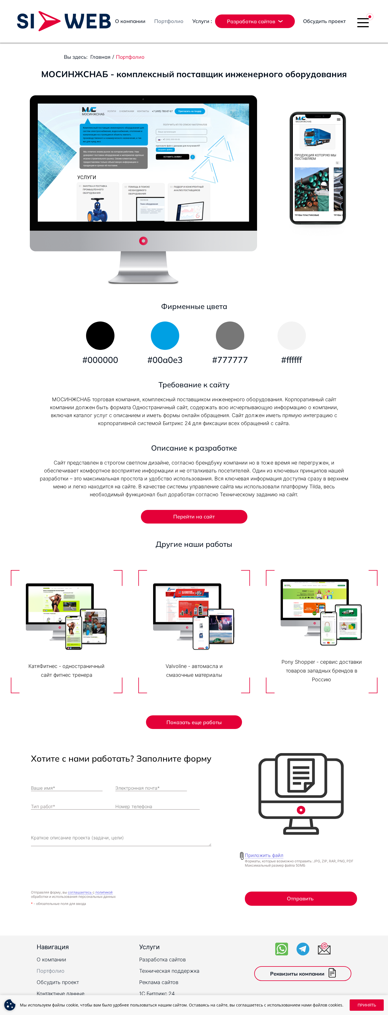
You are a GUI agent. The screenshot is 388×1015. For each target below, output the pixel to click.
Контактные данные (60, 994)
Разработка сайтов (162, 960)
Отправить (300, 898)
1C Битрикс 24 (157, 994)
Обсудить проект (324, 21)
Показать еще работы (194, 722)
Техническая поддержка (169, 971)
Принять (367, 1005)
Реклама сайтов (158, 982)
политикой (103, 892)
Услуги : (202, 21)
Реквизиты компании (297, 973)
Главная (100, 57)
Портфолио (168, 21)
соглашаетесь (80, 892)
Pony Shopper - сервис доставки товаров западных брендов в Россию (321, 670)
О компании (130, 21)
